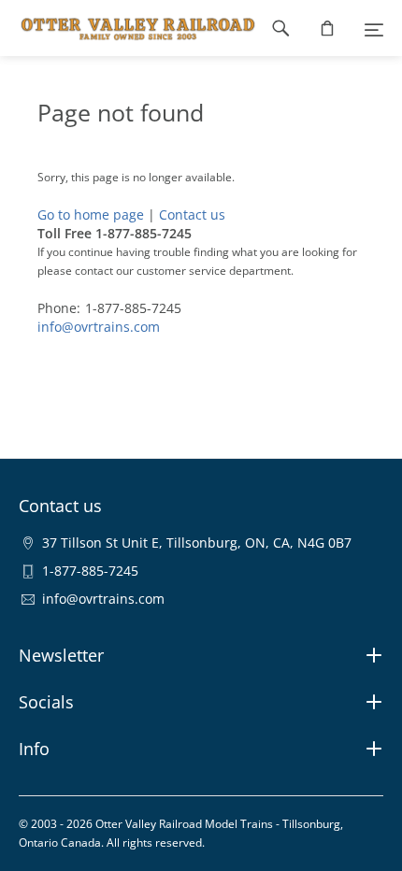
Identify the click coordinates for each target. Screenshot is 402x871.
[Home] (128, 28)
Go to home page (90, 214)
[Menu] (374, 28)
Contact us (192, 214)
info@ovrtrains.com (98, 327)
